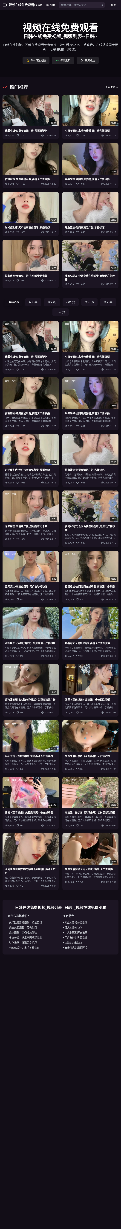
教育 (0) (52, 302)
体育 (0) (108, 302)
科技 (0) (70, 302)
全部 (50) (14, 302)
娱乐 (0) (33, 302)
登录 (113, 5)
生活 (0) (89, 302)
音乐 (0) (60, 312)
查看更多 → (111, 87)
